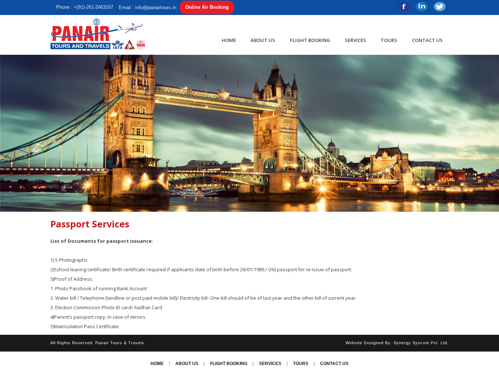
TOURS (389, 40)
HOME (229, 40)
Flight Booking (310, 40)
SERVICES (355, 40)
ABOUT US (263, 40)
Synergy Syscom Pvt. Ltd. (421, 343)
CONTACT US (427, 40)
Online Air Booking (207, 7)
